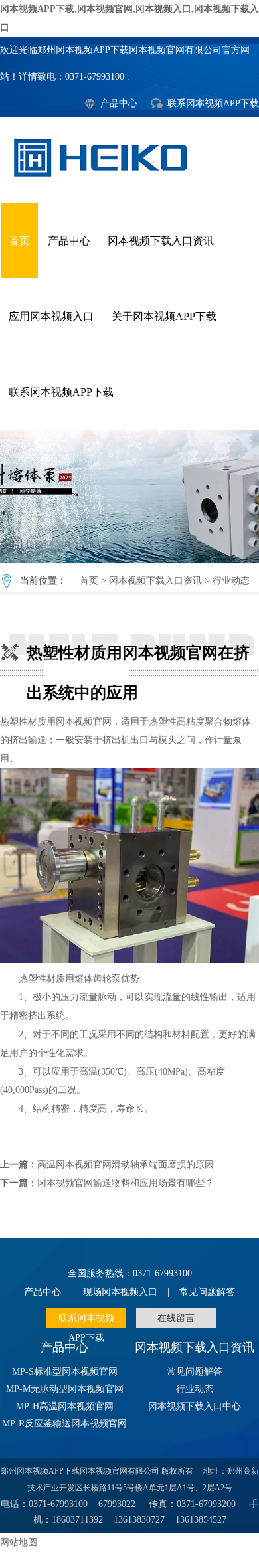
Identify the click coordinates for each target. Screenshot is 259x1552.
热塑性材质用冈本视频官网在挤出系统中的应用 (129, 496)
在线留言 (176, 1318)
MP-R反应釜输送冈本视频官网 (64, 1423)
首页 (19, 240)
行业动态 (231, 581)
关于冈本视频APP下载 (164, 316)
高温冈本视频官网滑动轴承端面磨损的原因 (125, 1164)
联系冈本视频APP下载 (213, 103)
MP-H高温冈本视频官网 (65, 1406)
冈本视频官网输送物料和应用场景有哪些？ (125, 1183)
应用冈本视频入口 (51, 316)
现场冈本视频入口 (120, 1292)
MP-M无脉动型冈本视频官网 (65, 1389)
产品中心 (118, 103)
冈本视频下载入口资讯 (161, 240)
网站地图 (18, 1542)
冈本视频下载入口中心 (194, 1406)
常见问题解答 (207, 1292)
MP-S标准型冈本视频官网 (65, 1372)
